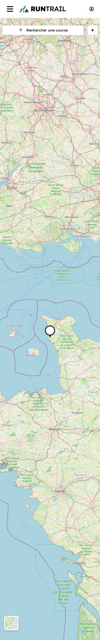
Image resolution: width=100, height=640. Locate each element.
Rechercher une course (47, 30)
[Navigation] (10, 9)
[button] (50, 331)
